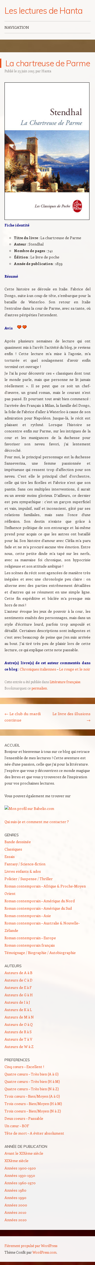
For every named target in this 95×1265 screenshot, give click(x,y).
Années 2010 (15, 1212)
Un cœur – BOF (16, 1125)
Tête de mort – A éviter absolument (34, 1133)
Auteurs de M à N (19, 1016)
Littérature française (65, 681)
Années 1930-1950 (19, 1175)
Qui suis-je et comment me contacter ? (36, 821)
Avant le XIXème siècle (23, 1153)
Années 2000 (15, 1204)
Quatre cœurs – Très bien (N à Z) (31, 1088)
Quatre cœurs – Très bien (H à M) (32, 1081)
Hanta (46, 71)
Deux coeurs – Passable (23, 1118)
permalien (39, 688)
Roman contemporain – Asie (27, 915)
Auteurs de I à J (17, 1002)
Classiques (13, 849)
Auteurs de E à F (18, 987)
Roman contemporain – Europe (30, 937)
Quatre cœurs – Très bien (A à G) (31, 1074)
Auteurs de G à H (18, 994)
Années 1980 (15, 1190)
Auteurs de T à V (18, 1039)
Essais (9, 856)
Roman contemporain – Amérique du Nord (39, 900)
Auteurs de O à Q (18, 1024)
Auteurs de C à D (18, 980)
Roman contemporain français (29, 945)
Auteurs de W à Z (19, 1046)
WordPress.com (44, 1252)
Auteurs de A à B (18, 972)
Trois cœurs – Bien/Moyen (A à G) (32, 1096)
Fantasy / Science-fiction (24, 863)
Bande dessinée (17, 841)
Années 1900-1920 (20, 1167)
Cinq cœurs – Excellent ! (24, 1066)
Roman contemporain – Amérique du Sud (38, 908)
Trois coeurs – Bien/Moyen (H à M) (33, 1103)
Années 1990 (15, 1197)
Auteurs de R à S (18, 1031)
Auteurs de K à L (18, 1009)
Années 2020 (15, 1219)
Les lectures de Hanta (43, 10)
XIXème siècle (16, 1160)
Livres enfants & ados (22, 871)
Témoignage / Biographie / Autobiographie (40, 952)
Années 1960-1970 (20, 1182)
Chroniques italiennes (38, 669)
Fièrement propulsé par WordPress (30, 1245)
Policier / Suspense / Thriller (28, 878)
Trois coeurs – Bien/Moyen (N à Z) (32, 1110)
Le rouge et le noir (74, 669)
